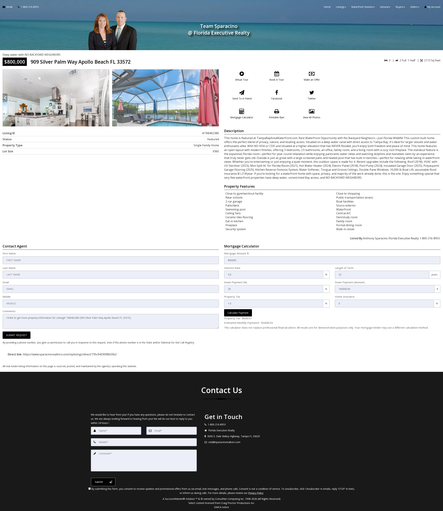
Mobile (7, 296)
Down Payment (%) (235, 282)
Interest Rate (232, 268)
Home (327, 6)
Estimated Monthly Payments (248, 322)
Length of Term (344, 268)
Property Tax (232, 296)
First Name (9, 253)
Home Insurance (345, 296)
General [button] (384, 6)
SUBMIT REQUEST (16, 335)
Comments (9, 311)
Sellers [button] (414, 6)
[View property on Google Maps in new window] (387, 95)
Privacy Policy (255, 493)
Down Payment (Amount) (350, 282)
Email (6, 282)
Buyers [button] (399, 6)
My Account (433, 6)
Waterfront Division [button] (362, 6)
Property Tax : (238, 318)
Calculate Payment (238, 312)
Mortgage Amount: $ (236, 253)
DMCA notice (221, 507)
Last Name (9, 268)
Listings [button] (340, 6)
